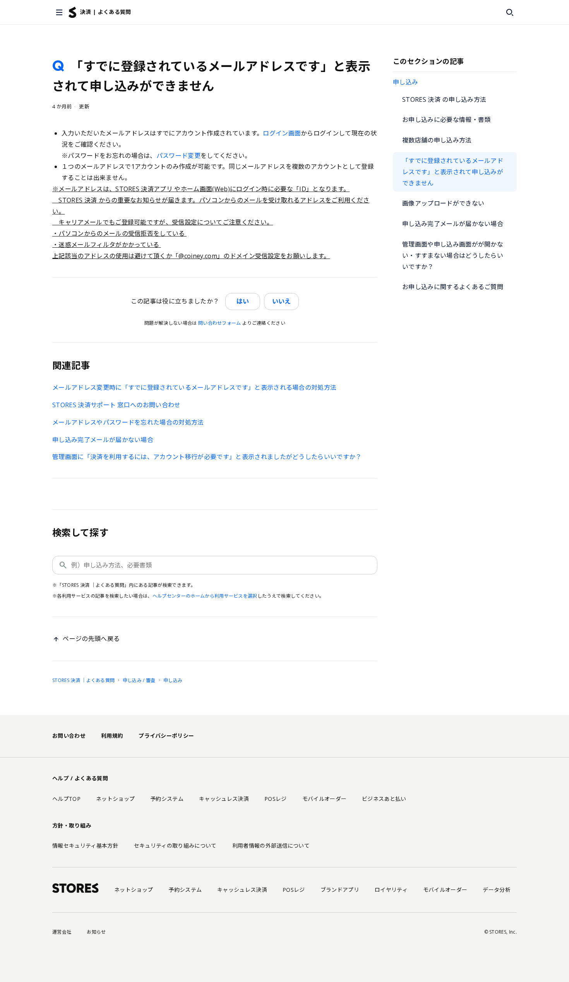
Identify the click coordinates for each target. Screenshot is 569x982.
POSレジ (275, 798)
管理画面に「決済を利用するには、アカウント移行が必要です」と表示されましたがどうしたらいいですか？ (207, 456)
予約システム (166, 798)
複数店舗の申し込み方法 (437, 140)
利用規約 (112, 735)
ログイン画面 (282, 133)
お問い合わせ (69, 735)
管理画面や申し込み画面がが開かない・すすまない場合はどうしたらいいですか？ (452, 255)
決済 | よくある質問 (105, 11)
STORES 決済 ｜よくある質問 (83, 680)
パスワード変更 (178, 155)
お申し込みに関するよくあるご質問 (452, 287)
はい (243, 301)
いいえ (281, 301)
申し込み (405, 82)
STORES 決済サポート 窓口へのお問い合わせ (116, 405)
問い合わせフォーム (219, 323)
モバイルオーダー (324, 798)
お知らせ (96, 932)
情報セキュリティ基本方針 (85, 845)
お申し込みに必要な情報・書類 (446, 119)
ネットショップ (115, 798)
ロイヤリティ (391, 889)
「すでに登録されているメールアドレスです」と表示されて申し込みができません (452, 171)
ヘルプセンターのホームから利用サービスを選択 (205, 596)
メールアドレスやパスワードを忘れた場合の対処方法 (128, 422)
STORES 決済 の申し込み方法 (444, 99)
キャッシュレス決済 (224, 798)
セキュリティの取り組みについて (175, 845)
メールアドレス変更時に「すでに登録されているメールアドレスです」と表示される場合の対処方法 (194, 387)
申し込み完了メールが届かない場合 (452, 223)
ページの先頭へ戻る (91, 638)
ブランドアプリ (339, 889)
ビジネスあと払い (384, 798)
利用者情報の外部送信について (271, 845)
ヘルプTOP (66, 798)
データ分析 (497, 889)
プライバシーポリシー (166, 735)
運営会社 (61, 932)
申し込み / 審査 (139, 680)
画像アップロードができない (443, 203)
